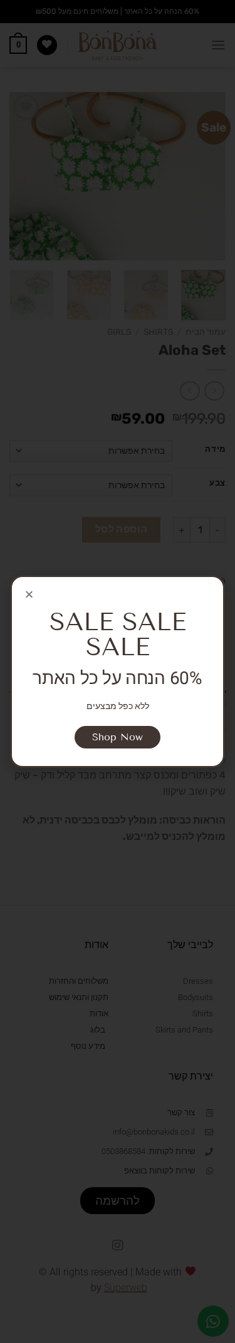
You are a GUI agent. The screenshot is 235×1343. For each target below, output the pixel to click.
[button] (29, 594)
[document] (117, 671)
